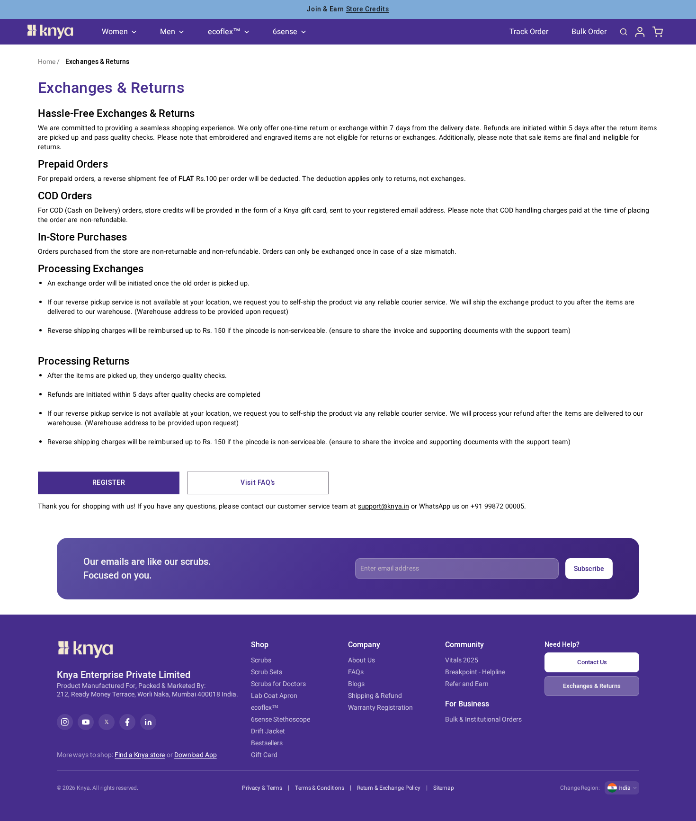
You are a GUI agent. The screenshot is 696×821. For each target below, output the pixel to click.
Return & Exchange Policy (388, 788)
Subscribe (589, 569)
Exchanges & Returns (97, 62)
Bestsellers (267, 743)
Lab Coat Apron (274, 696)
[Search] (623, 31)
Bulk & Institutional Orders (483, 719)
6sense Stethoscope (280, 719)
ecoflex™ (264, 708)
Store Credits (367, 9)
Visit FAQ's (258, 483)
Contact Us (592, 662)
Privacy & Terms (262, 788)
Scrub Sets (266, 672)
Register (108, 483)
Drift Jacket (268, 731)
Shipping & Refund (375, 696)
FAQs (356, 672)
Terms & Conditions (319, 788)
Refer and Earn (467, 684)
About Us (361, 660)
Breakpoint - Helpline (475, 672)
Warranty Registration (380, 708)
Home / (49, 62)
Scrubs (261, 660)
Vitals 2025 (461, 660)
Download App (195, 755)
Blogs (356, 684)
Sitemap (443, 788)
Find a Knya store (140, 755)
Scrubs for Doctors (278, 684)
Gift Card (264, 755)
